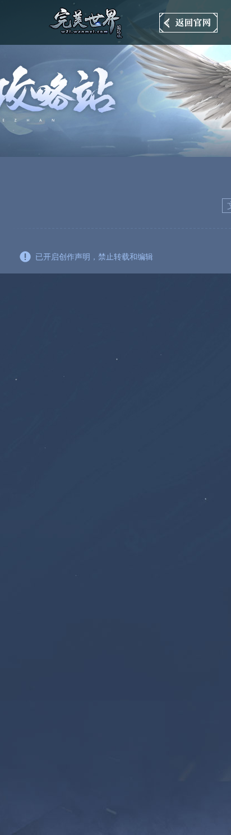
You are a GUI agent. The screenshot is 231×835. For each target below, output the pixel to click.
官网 (188, 23)
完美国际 (88, 22)
